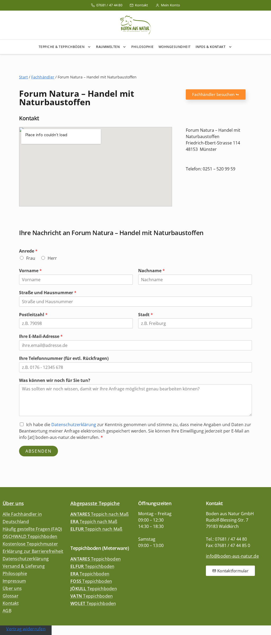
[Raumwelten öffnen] (125, 47)
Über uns (13, 503)
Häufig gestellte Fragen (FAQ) (32, 529)
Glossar (11, 596)
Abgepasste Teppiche (95, 503)
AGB (7, 611)
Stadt (145, 315)
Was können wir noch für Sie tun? (54, 380)
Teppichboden (95, 559)
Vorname (30, 271)
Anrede (28, 251)
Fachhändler (42, 77)
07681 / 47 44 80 (109, 5)
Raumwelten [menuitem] (108, 47)
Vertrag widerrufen (26, 629)
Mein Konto (170, 5)
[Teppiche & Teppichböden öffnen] (90, 47)
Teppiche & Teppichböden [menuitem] (62, 47)
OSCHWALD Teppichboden (30, 536)
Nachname (151, 271)
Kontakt (141, 5)
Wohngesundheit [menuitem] (175, 47)
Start (23, 77)
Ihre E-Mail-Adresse (41, 336)
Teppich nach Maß (99, 514)
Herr (52, 258)
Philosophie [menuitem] (142, 47)
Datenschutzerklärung (73, 424)
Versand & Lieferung (24, 566)
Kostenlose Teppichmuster (30, 544)
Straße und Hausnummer (47, 293)
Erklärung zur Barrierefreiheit (33, 551)
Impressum (14, 581)
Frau (30, 258)
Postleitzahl (33, 315)
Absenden (38, 451)
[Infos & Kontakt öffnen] (231, 47)
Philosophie (15, 573)
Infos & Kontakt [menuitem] (211, 47)
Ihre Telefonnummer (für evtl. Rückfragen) (64, 358)
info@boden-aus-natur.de (232, 556)
